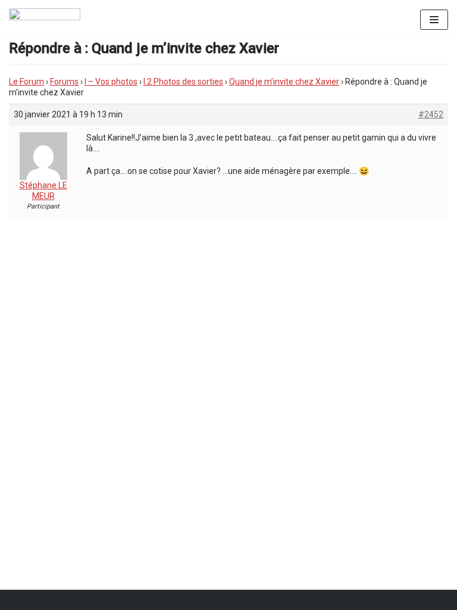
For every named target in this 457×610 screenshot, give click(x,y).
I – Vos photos (110, 81)
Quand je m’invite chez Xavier (284, 81)
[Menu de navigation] (434, 20)
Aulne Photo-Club (213, 599)
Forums (64, 81)
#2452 (430, 114)
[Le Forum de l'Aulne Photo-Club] (44, 19)
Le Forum (26, 81)
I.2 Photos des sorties (183, 81)
